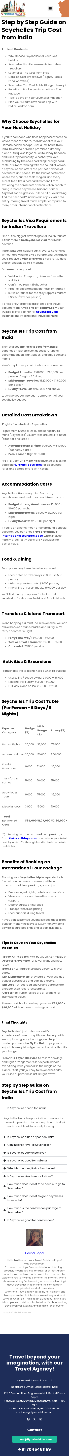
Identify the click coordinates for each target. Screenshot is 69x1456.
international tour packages (22, 536)
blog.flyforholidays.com (17, 1312)
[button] (50, 8)
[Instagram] (40, 1419)
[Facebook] (28, 1419)
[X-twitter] (34, 1419)
